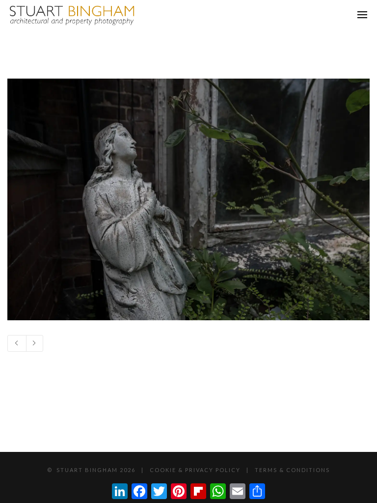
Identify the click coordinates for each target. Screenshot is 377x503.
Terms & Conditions (292, 470)
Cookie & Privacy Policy (195, 470)
